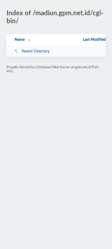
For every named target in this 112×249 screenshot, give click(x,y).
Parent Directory (35, 51)
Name (20, 40)
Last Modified (94, 40)
